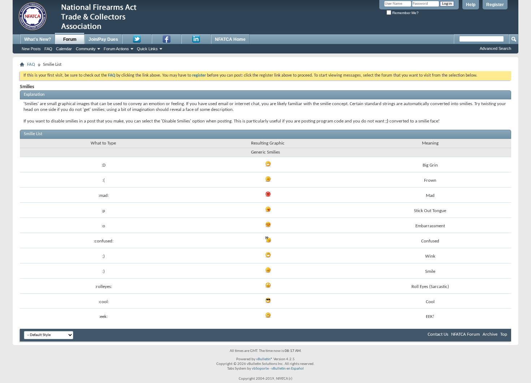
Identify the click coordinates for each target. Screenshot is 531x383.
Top (503, 334)
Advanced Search (495, 48)
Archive (490, 334)
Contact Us (438, 334)
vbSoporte (260, 369)
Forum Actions (116, 49)
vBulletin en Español (287, 369)
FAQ (48, 49)
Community (86, 49)
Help (470, 4)
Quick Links (147, 49)
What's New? (37, 39)
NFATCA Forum (465, 334)
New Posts (31, 49)
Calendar (64, 49)
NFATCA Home (230, 39)
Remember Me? (405, 13)
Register (495, 4)
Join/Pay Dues (103, 39)
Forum (70, 39)
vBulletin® (264, 359)
